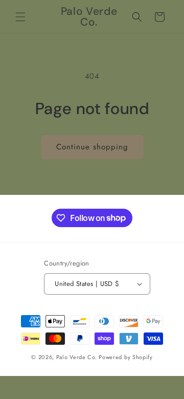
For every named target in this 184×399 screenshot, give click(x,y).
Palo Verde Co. (76, 357)
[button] (20, 17)
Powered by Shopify (126, 357)
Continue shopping (92, 146)
